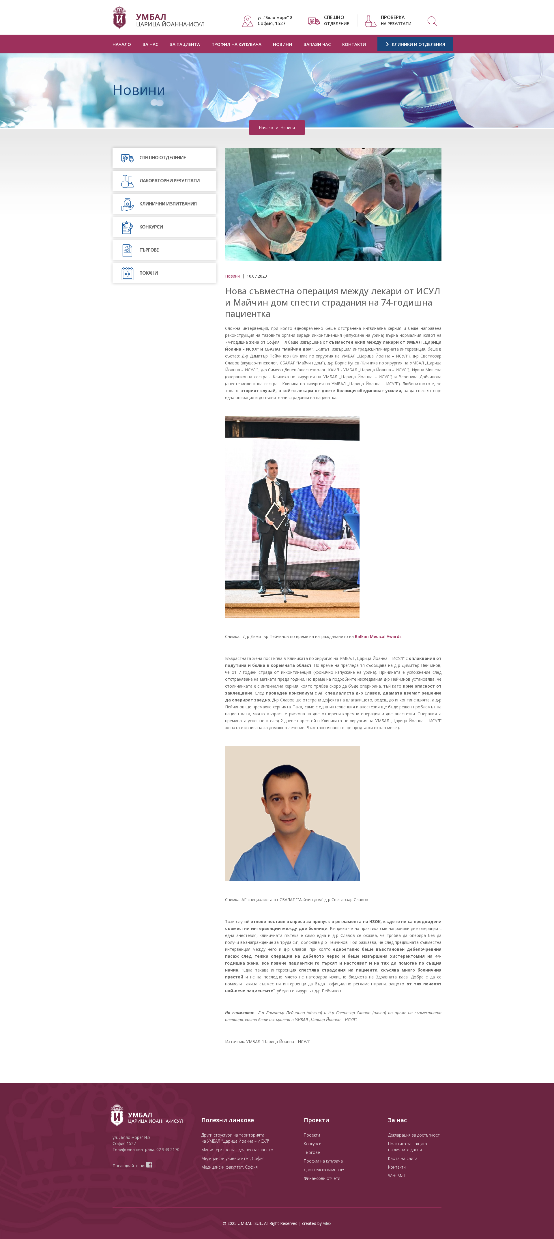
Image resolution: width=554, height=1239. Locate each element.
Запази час (317, 44)
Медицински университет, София (233, 1158)
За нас (150, 44)
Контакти (354, 44)
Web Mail (396, 1175)
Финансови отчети (322, 1178)
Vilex (327, 1223)
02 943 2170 (167, 1149)
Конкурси (312, 1143)
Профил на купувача (236, 44)
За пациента (185, 44)
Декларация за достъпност (414, 1135)
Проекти (312, 1135)
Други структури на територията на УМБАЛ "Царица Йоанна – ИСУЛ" (235, 1138)
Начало (122, 44)
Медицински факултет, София (229, 1167)
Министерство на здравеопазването (237, 1149)
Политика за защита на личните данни (407, 1146)
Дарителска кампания (324, 1169)
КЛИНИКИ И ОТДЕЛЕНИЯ (418, 44)
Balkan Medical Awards (378, 636)
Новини (282, 44)
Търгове (312, 1152)
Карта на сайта (403, 1158)
